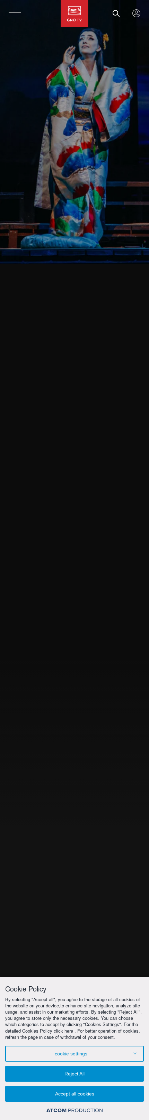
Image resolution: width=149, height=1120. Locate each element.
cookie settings (71, 1053)
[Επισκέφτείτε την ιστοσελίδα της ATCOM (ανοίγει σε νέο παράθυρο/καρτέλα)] (74, 1109)
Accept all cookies (74, 1094)
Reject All (74, 1073)
